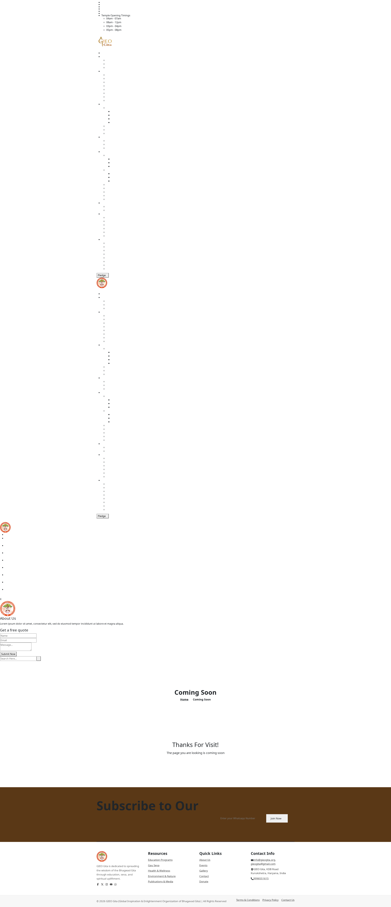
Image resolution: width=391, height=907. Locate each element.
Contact (105, 2)
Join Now (276, 818)
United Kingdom (115, 170)
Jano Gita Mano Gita (122, 122)
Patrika (110, 235)
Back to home (194, 759)
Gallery (110, 228)
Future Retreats (115, 100)
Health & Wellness (159, 870)
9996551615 (261, 878)
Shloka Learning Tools (119, 221)
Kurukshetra (118, 159)
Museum (111, 75)
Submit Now (8, 654)
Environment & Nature (162, 876)
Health (110, 126)
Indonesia (112, 199)
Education (112, 107)
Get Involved (108, 239)
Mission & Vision (115, 60)
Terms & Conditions (248, 900)
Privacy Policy (270, 900)
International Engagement (121, 148)
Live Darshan (108, 4)
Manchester (118, 177)
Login (104, 13)
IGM (108, 140)
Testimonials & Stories (119, 206)
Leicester (116, 181)
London (115, 173)
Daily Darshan (109, 6)
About (104, 56)
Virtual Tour (113, 232)
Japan (109, 195)
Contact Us (287, 900)
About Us (204, 860)
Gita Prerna (117, 111)
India (109, 155)
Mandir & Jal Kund (116, 85)
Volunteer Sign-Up (117, 261)
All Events (111, 144)
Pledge (102, 275)
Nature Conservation (118, 129)
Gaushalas (112, 96)
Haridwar (116, 166)
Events (105, 137)
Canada (110, 188)
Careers (110, 265)
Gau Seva (111, 133)
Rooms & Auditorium (113, 9)
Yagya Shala (113, 93)
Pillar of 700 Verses (117, 89)
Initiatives (107, 104)
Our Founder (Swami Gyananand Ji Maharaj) (131, 64)
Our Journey (113, 67)
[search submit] (39, 658)
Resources (107, 214)
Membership (113, 250)
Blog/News (112, 224)
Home (104, 53)
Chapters (106, 151)
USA (108, 184)
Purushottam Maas (117, 246)
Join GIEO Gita (109, 11)
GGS (103, 71)
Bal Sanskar (118, 115)
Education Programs (160, 860)
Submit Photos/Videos (119, 210)
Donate (110, 254)
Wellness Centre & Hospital (122, 82)
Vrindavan (117, 162)
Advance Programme (123, 118)
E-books (111, 217)
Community (108, 203)
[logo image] (5, 527)
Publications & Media (160, 881)
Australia (111, 192)
